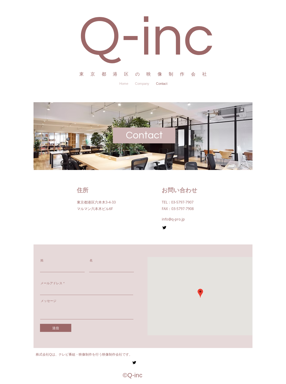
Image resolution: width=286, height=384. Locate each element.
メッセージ (48, 300)
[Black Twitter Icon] (134, 362)
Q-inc (146, 37)
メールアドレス (51, 283)
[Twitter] (164, 227)
